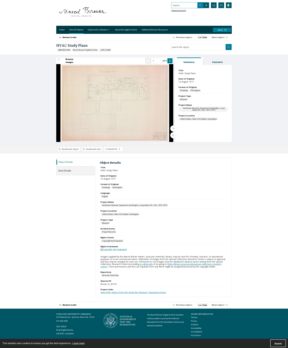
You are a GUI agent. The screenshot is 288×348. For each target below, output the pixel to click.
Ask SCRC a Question (65, 333)
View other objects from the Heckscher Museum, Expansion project (133, 292)
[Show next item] (169, 60)
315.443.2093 (62, 321)
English (105, 196)
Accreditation (196, 331)
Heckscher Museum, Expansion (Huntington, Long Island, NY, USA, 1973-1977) (204, 109)
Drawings (184, 90)
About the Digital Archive (126, 29)
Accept (278, 343)
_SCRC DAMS (105, 50)
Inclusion (194, 324)
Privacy (194, 321)
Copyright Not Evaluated (112, 241)
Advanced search (178, 10)
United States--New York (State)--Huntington (198, 119)
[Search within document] (229, 47)
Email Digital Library (64, 330)
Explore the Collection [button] (98, 29)
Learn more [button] (78, 343)
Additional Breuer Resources (155, 29)
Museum (183, 99)
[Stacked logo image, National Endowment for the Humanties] (119, 320)
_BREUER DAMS (64, 50)
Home (62, 29)
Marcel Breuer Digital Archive (85, 50)
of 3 (165, 60)
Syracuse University (110, 275)
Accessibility (196, 328)
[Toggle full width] (173, 128)
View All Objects (76, 29)
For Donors (196, 335)
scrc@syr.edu (146, 264)
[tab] (189, 61)
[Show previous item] (148, 60)
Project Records (109, 232)
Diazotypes (195, 90)
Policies (194, 317)
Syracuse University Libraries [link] (73, 314)
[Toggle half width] (173, 135)
